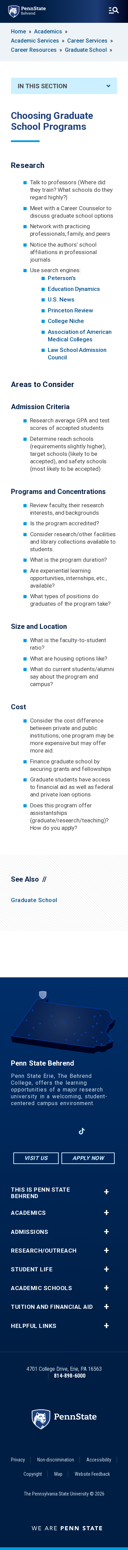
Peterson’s (61, 278)
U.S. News (61, 299)
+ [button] (106, 1191)
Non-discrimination (55, 1459)
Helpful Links (34, 1326)
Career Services (87, 40)
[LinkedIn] (64, 1131)
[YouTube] (99, 1131)
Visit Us (36, 1158)
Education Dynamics (74, 288)
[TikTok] (82, 1131)
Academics (48, 31)
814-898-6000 (69, 1376)
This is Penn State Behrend (40, 1193)
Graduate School (86, 50)
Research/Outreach (44, 1250)
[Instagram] (46, 1131)
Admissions (29, 1232)
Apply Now (88, 1158)
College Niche (66, 320)
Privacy (18, 1459)
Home (18, 31)
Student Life (32, 1269)
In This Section (42, 86)
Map (58, 1474)
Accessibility (98, 1459)
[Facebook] (28, 1131)
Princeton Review (70, 310)
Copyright (33, 1474)
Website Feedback (92, 1474)
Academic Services (35, 40)
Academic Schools (41, 1288)
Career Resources (34, 50)
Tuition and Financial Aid (52, 1307)
